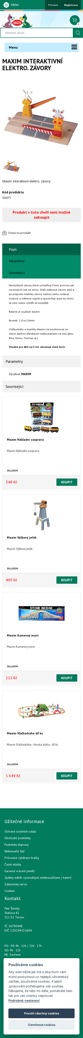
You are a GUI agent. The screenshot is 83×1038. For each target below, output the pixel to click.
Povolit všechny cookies (41, 1013)
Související (17, 272)
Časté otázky (12, 864)
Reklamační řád (14, 851)
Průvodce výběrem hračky (21, 858)
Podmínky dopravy (16, 845)
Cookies (9, 891)
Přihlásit (53, 5)
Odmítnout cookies (41, 1025)
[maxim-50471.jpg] (41, 117)
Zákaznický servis (15, 884)
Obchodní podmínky (17, 838)
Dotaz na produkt (19, 233)
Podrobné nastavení (24, 1000)
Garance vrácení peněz (19, 871)
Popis (13, 249)
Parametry (16, 261)
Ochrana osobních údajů (20, 831)
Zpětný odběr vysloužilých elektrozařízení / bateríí (37, 878)
